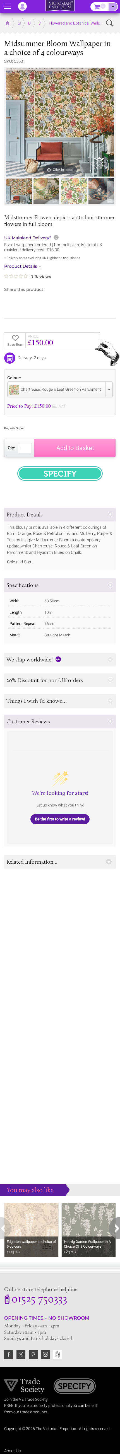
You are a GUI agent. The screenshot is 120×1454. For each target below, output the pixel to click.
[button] (60, 514)
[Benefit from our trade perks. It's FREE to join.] (24, 1385)
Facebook (8, 1354)
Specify (75, 1386)
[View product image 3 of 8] (74, 191)
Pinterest (33, 1354)
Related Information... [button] (31, 861)
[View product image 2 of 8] (46, 191)
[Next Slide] (110, 192)
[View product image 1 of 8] (19, 191)
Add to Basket (75, 448)
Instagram (45, 1354)
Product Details (20, 266)
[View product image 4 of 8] (101, 191)
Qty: (11, 447)
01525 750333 (39, 1300)
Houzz (57, 1354)
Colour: (14, 377)
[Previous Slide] (9, 192)
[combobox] (60, 389)
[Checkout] (113, 6)
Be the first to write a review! (60, 819)
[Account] (25, 6)
